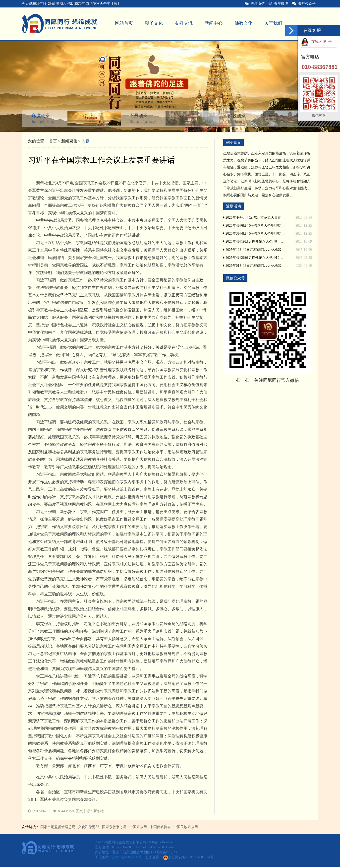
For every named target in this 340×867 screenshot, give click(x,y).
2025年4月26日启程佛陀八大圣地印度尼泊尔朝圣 (255, 258)
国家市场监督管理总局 (57, 827)
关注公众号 (308, 3)
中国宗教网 (138, 827)
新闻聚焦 (69, 141)
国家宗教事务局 (114, 827)
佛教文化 (243, 23)
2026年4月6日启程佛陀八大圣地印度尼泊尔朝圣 (255, 225)
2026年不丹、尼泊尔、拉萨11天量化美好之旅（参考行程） (255, 217)
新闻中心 (214, 23)
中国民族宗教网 (185, 827)
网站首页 (124, 23)
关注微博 (280, 3)
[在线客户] (291, 30)
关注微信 (257, 3)
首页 (53, 141)
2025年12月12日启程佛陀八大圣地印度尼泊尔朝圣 (255, 250)
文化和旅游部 (88, 827)
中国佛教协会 (160, 827)
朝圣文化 (154, 23)
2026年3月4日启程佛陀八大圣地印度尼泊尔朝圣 (255, 233)
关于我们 (273, 23)
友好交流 (184, 23)
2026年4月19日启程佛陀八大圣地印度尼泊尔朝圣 (255, 241)
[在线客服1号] (335, 42)
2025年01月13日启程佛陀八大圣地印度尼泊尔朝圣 (255, 265)
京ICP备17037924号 (127, 857)
